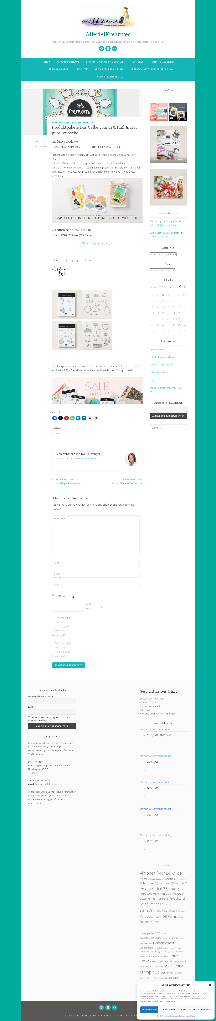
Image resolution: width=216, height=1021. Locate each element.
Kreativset (154, 961)
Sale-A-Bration (174, 966)
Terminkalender (59, 69)
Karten (159, 888)
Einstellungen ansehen (195, 1009)
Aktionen (138, 61)
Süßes (173, 910)
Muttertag (164, 961)
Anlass (145, 878)
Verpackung (171, 977)
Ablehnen (169, 1009)
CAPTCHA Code (90, 606)
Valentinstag (159, 978)
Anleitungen (157, 879)
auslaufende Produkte (150, 937)
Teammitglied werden (163, 61)
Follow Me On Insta (159, 372)
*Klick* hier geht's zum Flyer (97, 243)
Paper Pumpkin (160, 898)
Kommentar (59, 520)
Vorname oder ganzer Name (40, 696)
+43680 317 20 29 (148, 702)
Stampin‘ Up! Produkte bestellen (106, 61)
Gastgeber (144, 951)
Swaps (142, 978)
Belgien (165, 938)
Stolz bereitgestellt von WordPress (88, 1015)
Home (45, 61)
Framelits (177, 948)
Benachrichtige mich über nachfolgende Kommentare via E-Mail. (63, 626)
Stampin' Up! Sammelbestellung (155, 729)
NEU (171, 961)
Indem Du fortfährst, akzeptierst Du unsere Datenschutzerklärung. (49, 719)
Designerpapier (146, 947)
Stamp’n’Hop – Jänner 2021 (66, 481)
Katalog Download (68, 61)
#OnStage (145, 933)
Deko (150, 944)
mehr (38, 803)
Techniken (182, 911)
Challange (183, 879)
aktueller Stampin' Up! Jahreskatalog (168, 159)
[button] (210, 984)
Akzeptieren (149, 1009)
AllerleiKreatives (108, 34)
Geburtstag (149, 883)
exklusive (158, 948)
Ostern (145, 898)
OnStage (178, 893)
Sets (169, 904)
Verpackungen (153, 916)
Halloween (166, 883)
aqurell (163, 934)
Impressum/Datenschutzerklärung (182, 1016)
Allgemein (173, 873)
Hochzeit (82, 69)
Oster (177, 961)
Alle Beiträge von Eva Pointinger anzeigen (76, 458)
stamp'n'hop (154, 910)
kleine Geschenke (151, 893)
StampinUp (150, 972)
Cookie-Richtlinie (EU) (110, 76)
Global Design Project (167, 952)
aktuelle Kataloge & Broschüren (165, 356)
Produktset (158, 966)
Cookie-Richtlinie (163, 1016)
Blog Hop (171, 878)
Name (57, 563)
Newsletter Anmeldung (109, 69)
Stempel (178, 972)
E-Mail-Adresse (58, 575)
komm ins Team (157, 380)
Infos (145, 889)
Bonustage (144, 943)
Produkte (70, 122)
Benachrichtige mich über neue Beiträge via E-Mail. (63, 650)
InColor (160, 956)
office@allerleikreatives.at (48, 784)
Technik (149, 978)
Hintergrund (144, 956)
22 (179, 319)
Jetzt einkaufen (157, 349)
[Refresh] (73, 596)
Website (58, 584)
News (167, 893)
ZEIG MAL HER (152, 922)
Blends (182, 938)
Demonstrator (163, 943)
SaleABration (86, 122)
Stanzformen (167, 972)
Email (30, 707)
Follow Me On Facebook (161, 364)
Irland (166, 956)
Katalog (177, 889)
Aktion (155, 933)
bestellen (174, 937)
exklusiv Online (168, 948)
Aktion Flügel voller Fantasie (127, 481)
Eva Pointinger (40, 146)
